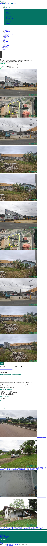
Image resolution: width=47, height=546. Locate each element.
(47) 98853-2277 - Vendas (4, 535)
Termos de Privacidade (4, 62)
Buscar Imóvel (6, 529)
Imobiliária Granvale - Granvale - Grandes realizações (8, 3)
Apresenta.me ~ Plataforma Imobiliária (12, 544)
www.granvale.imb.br (10, 545)
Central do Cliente (10, 529)
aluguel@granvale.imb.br (4, 537)
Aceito (8, 62)
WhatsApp (1, 529)
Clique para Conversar (4, 372)
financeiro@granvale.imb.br (4, 536)
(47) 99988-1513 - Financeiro (5, 533)
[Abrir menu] (0, 27)
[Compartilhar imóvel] (0, 68)
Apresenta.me (2, 543)
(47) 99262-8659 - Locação (4, 534)
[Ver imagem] (23, 83)
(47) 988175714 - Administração (5, 532)
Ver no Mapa (2, 542)
